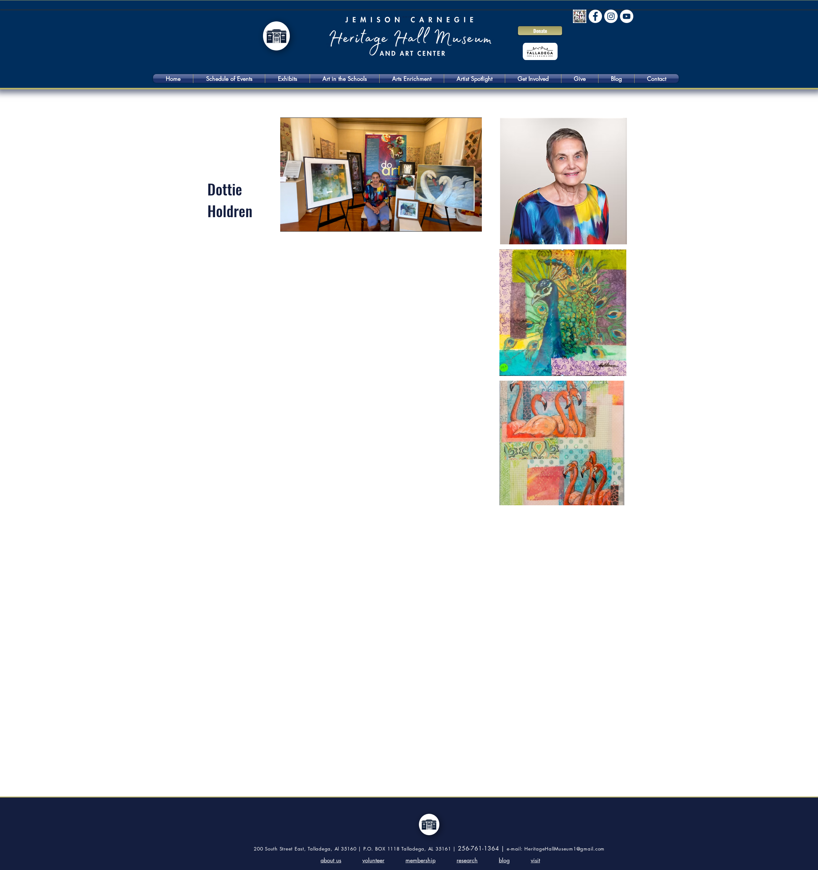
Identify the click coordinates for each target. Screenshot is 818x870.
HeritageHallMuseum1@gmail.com (564, 849)
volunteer (373, 860)
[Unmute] (299, 223)
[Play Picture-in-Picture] (462, 223)
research (467, 860)
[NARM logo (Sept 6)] (579, 16)
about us (330, 860)
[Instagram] (611, 16)
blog (504, 860)
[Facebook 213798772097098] (595, 16)
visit (535, 860)
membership (420, 860)
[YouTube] (626, 16)
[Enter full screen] (473, 223)
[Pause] (288, 223)
